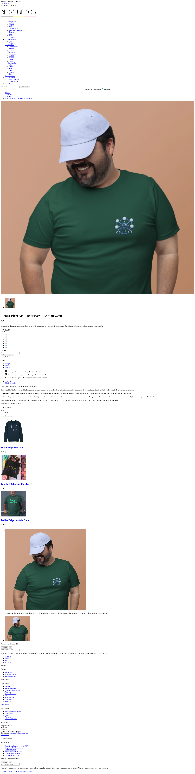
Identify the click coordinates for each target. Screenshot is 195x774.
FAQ (6, 696)
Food (10, 70)
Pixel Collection (14, 79)
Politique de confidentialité (13, 751)
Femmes (11, 56)
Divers (11, 74)
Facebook (8, 657)
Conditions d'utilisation (12, 690)
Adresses (8, 717)
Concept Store (11, 63)
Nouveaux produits (11, 674)
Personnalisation (10, 76)
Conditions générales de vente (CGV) (17, 746)
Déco (10, 65)
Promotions (8, 672)
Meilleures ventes (10, 676)
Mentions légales (10, 688)
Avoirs (7, 715)
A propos (8, 692)
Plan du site (8, 699)
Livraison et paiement (12, 755)
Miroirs (11, 26)
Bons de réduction (11, 719)
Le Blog (7, 83)
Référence (4, 404)
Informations (5, 735)
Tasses (11, 36)
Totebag (11, 32)
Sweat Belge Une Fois (12, 447)
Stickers (11, 48)
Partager (7, 364)
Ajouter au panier (7, 355)
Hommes (12, 57)
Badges (11, 23)
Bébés (11, 59)
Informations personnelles (13, 711)
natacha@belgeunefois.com (19, 733)
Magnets (11, 25)
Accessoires (10, 21)
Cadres (11, 41)
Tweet (7, 365)
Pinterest (7, 367)
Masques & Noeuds (15, 30)
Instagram (8, 662)
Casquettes (12, 54)
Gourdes (11, 37)
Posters (11, 43)
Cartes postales (13, 46)
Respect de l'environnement (14, 748)
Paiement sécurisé (10, 694)
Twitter (7, 658)
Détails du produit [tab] (10, 383)
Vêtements (10, 52)
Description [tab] (8, 381)
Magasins (8, 701)
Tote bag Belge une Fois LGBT (17, 484)
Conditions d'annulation (12, 753)
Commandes (9, 713)
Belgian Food (13, 81)
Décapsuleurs (13, 28)
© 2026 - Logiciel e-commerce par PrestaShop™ (16, 771)
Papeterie (9, 45)
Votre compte (5, 704)
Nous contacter (10, 697)
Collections (10, 78)
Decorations (10, 39)
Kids (10, 68)
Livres (11, 50)
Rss (6, 660)
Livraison (8, 686)
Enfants (11, 61)
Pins (10, 34)
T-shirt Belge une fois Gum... (16, 520)
